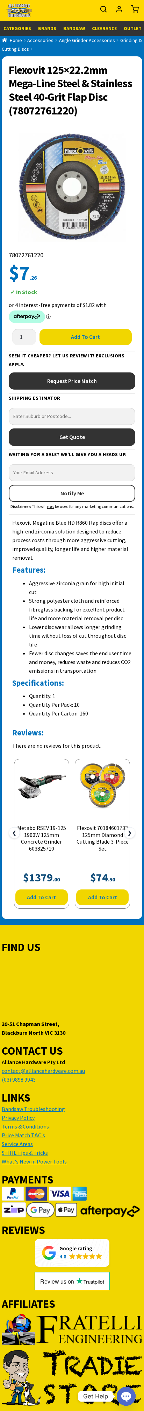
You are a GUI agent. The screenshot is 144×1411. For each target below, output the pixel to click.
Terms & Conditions (25, 1126)
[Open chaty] (126, 1396)
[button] (72, 1253)
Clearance (104, 28)
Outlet (133, 28)
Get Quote (72, 436)
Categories (17, 28)
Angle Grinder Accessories (87, 40)
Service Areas (17, 1143)
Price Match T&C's (23, 1135)
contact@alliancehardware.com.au (43, 1070)
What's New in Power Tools (34, 1161)
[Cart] (133, 10)
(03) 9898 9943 (19, 1079)
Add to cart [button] (41, 897)
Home (16, 40)
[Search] (104, 10)
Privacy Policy (18, 1117)
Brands (47, 28)
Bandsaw (74, 28)
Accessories (40, 40)
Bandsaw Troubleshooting (33, 1108)
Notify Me (72, 493)
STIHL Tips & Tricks (25, 1152)
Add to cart (85, 336)
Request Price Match (72, 380)
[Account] (120, 10)
